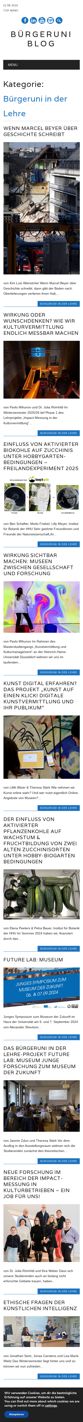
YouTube (42, 20)
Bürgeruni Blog (41, 39)
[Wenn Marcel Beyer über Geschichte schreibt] (41, 273)
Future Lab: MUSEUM (33, 960)
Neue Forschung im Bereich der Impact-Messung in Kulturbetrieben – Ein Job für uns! (36, 1184)
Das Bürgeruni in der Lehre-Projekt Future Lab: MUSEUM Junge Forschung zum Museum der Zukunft (39, 1060)
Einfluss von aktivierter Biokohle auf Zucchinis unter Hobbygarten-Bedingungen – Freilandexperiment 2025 (41, 456)
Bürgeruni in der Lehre (58, 303)
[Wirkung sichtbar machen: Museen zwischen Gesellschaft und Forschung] (41, 631)
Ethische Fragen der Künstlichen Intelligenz (40, 1305)
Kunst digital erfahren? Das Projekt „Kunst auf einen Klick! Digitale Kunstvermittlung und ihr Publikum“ (40, 695)
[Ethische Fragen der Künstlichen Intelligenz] (41, 1346)
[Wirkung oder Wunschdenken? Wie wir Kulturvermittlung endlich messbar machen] (41, 397)
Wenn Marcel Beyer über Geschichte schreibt (40, 131)
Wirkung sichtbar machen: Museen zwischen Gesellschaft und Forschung (38, 564)
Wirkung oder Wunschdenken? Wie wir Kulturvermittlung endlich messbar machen (41, 324)
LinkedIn (33, 20)
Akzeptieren (16, 1414)
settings (51, 1406)
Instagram (50, 20)
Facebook (24, 20)
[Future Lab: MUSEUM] (41, 1007)
